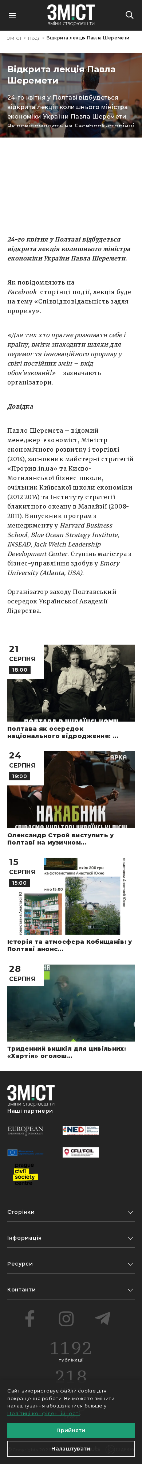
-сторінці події (48, 291)
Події (34, 38)
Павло (17, 430)
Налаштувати (70, 1448)
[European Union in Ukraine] (25, 1152)
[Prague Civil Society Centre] (25, 1174)
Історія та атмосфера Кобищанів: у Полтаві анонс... (69, 945)
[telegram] (102, 1318)
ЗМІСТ (14, 38)
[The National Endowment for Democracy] (81, 1131)
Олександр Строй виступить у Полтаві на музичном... (60, 839)
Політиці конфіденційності (43, 1413)
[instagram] (66, 1318)
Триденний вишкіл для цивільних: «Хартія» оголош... (66, 1052)
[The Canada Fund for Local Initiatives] (81, 1152)
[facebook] (30, 1318)
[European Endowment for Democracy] (25, 1131)
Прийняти (70, 1430)
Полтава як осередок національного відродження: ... (63, 732)
